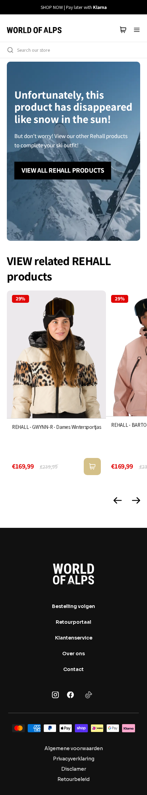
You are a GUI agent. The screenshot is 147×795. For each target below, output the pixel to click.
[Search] (10, 50)
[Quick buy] (92, 466)
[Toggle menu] (136, 29)
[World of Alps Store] (34, 29)
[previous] (9, 7)
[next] (138, 7)
